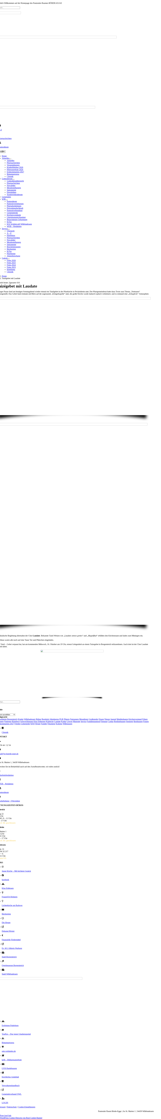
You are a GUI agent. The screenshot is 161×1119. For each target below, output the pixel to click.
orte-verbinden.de (9, 1051)
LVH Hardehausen (9, 1068)
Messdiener (83, 719)
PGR (61, 719)
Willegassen (67, 724)
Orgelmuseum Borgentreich (13, 965)
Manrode (76, 721)
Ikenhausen (138, 721)
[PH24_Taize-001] (72, 652)
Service (84, 721)
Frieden (17, 724)
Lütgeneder (25, 724)
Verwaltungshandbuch (10, 1085)
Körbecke (50, 721)
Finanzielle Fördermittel (11, 940)
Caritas (110, 721)
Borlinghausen (120, 721)
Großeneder (93, 719)
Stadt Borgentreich (9, 957)
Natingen (7, 721)
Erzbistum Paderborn (10, 1025)
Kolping (59, 724)
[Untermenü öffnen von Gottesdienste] (13, 179)
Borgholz (45, 719)
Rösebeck (16, 721)
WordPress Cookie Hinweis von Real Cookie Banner (21, 1118)
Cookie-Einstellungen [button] (26, 1107)
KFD (33, 724)
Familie (44, 724)
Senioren (129, 721)
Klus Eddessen (39, 721)
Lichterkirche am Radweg (12, 905)
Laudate (57, 721)
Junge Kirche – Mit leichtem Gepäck (16, 871)
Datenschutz (12, 1107)
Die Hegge (6, 922)
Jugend (113, 719)
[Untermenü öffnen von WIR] (7, 199)
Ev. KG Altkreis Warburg (12, 948)
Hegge (38, 724)
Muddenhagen (122, 719)
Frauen (146, 721)
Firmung (104, 721)
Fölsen (145, 719)
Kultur (63, 721)
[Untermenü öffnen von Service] (9, 229)
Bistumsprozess (8, 1043)
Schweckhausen (26, 721)
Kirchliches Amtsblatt (10, 1077)
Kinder (21, 719)
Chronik (5, 732)
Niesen (107, 719)
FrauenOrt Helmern (9, 897)
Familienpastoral (93, 721)
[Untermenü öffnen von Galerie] (9, 258)
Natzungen (74, 719)
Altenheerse (54, 719)
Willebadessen (29, 719)
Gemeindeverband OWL (12, 1094)
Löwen (69, 721)
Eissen (101, 719)
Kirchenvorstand (135, 719)
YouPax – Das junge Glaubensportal (16, 1034)
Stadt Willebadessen (10, 974)
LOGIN (5, 1103)
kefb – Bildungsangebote (12, 1060)
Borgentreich (12, 719)
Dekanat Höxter (8, 931)
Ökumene (51, 724)
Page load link (5, 1115)
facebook (5, 880)
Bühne (38, 719)
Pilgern (67, 719)
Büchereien (6, 914)
